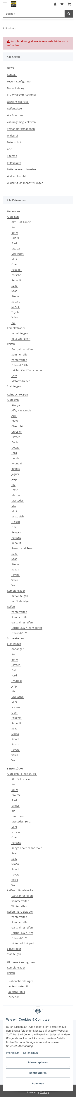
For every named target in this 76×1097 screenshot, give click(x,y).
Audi (14, 227)
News (10, 68)
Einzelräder (14, 948)
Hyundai (16, 463)
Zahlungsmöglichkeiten (21, 122)
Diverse (16, 795)
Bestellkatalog (15, 88)
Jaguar (15, 474)
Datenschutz (31, 1052)
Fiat (13, 670)
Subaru (15, 301)
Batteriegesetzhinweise (21, 169)
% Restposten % (18, 986)
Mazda (15, 248)
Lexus (14, 490)
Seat (14, 291)
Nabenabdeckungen (21, 981)
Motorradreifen (20, 381)
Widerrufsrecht (16, 176)
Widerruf (12, 135)
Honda (15, 458)
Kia (13, 484)
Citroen (15, 437)
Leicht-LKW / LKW (22, 933)
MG (13, 506)
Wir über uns (15, 115)
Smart (15, 739)
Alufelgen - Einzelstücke (22, 774)
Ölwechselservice (17, 101)
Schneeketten (15, 638)
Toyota (15, 312)
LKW (14, 375)
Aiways (15, 405)
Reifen (11, 344)
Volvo (14, 317)
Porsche (16, 275)
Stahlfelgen (14, 386)
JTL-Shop (44, 1092)
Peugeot (16, 269)
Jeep (14, 479)
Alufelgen (13, 216)
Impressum (12, 1052)
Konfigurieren (38, 1072)
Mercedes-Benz (21, 821)
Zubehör (13, 997)
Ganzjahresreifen (22, 349)
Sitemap (12, 156)
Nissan (15, 521)
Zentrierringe (16, 991)
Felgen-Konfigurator (19, 81)
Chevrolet (17, 426)
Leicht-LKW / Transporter (26, 370)
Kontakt (11, 74)
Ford (14, 243)
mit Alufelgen (19, 333)
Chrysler (16, 431)
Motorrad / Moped (22, 943)
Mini (14, 259)
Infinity (15, 468)
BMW (14, 232)
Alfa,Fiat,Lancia (20, 779)
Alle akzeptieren (38, 1062)
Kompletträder (16, 328)
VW (13, 322)
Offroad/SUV (19, 633)
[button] (55, 4)
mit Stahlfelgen (20, 338)
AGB (9, 149)
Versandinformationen (21, 128)
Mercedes (17, 254)
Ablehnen (38, 1083)
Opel (14, 264)
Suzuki (15, 307)
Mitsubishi (18, 516)
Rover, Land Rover (22, 548)
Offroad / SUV (19, 365)
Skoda (15, 296)
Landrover (17, 816)
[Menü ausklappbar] (5, 2)
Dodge (15, 447)
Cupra (15, 238)
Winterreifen (19, 360)
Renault (16, 280)
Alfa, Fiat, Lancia (21, 222)
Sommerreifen (20, 354)
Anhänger (17, 649)
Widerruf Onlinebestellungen (25, 183)
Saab (14, 285)
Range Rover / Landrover (26, 848)
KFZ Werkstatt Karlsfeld (21, 95)
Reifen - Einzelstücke (20, 911)
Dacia (14, 442)
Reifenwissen (15, 108)
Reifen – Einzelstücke (20, 890)
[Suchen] (69, 14)
